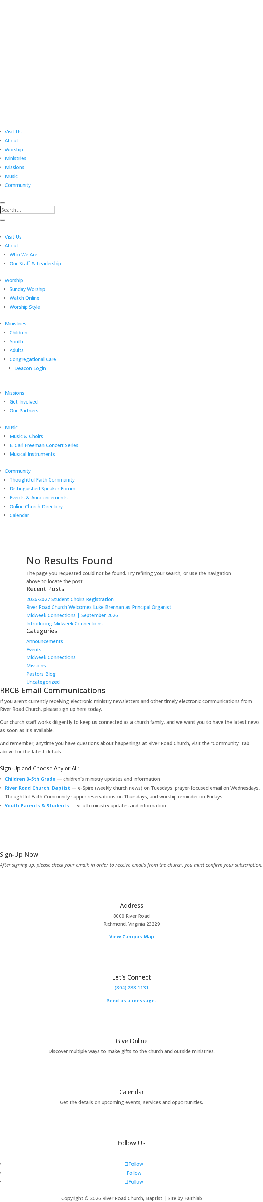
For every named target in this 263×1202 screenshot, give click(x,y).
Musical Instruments (32, 454)
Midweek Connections (51, 657)
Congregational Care (33, 359)
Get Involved (24, 401)
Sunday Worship (27, 289)
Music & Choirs (26, 436)
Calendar (19, 515)
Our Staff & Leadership (35, 263)
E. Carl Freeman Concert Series (44, 445)
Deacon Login (30, 368)
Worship (14, 149)
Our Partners (24, 410)
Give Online (132, 1041)
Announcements (44, 641)
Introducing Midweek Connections (64, 623)
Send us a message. (131, 1000)
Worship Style (25, 307)
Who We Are (23, 254)
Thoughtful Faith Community (42, 479)
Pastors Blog (41, 673)
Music (11, 176)
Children (18, 332)
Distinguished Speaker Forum (42, 488)
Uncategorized (43, 682)
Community (18, 185)
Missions (14, 167)
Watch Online (24, 298)
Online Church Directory (36, 506)
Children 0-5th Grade (30, 779)
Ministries (15, 158)
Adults (17, 350)
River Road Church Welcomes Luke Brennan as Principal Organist (98, 607)
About (11, 140)
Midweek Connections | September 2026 (72, 615)
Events (33, 649)
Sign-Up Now (19, 854)
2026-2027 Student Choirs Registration (70, 599)
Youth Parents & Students (37, 805)
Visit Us (13, 131)
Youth (16, 341)
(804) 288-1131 (132, 987)
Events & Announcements (39, 497)
